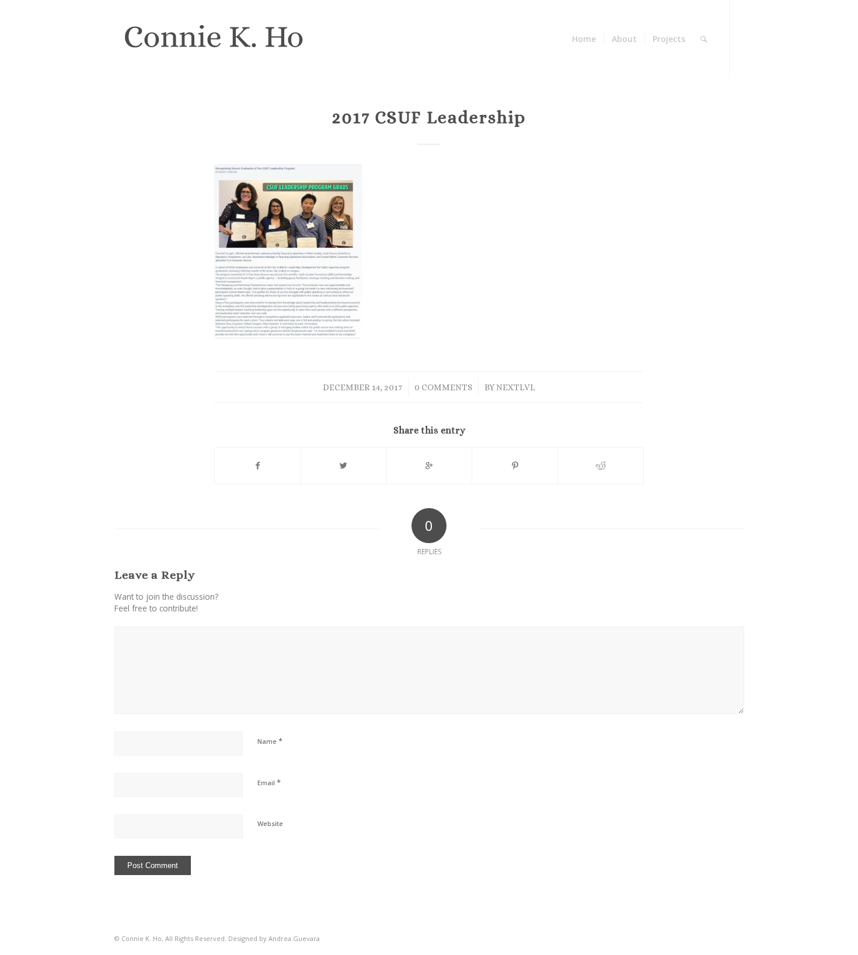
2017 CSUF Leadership (429, 117)
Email (269, 782)
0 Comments (443, 387)
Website (270, 823)
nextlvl (515, 387)
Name (269, 741)
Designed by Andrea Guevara (274, 938)
